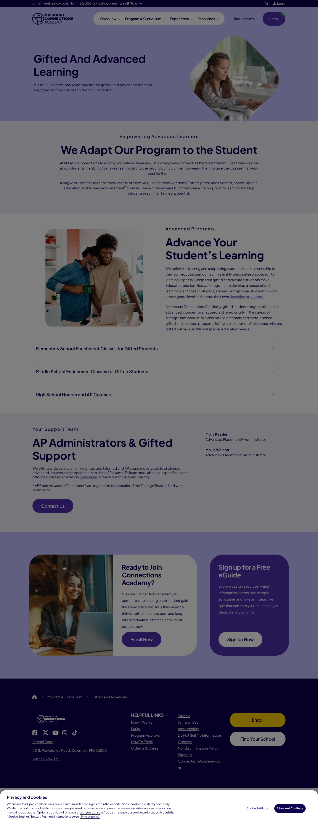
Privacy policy (90, 816)
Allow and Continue (290, 808)
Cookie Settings (257, 808)
